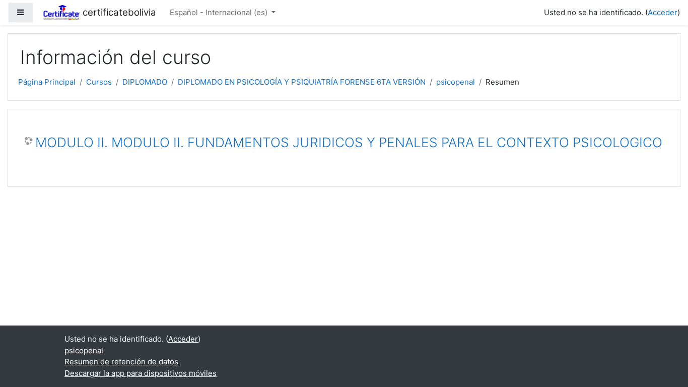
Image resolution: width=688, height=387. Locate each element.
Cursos (99, 82)
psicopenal (455, 82)
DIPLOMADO (144, 82)
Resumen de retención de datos (121, 361)
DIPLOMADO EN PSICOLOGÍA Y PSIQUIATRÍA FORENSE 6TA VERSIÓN (302, 82)
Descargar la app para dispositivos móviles (140, 373)
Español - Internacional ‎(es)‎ (219, 12)
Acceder (662, 12)
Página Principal (47, 82)
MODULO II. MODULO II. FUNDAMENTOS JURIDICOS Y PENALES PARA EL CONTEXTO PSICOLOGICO (348, 142)
